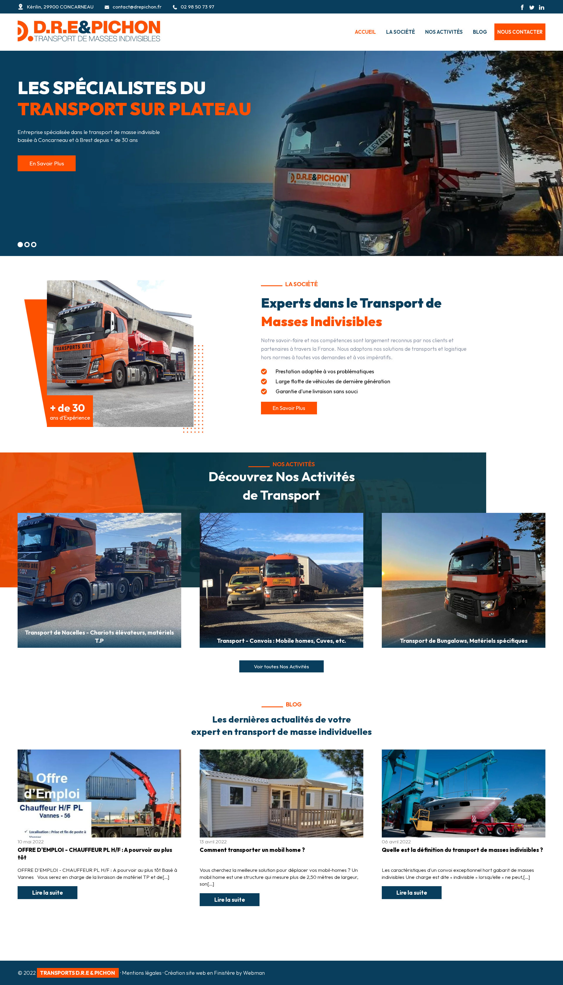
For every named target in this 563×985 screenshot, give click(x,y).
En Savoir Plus (46, 163)
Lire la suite (47, 892)
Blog (480, 32)
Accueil (365, 32)
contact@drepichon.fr (137, 7)
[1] (20, 244)
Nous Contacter (519, 32)
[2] (27, 244)
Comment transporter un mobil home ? (252, 849)
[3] (33, 244)
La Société (400, 32)
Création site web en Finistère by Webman (215, 972)
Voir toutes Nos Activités (281, 666)
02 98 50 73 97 (197, 7)
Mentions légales (142, 972)
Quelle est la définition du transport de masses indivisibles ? (462, 849)
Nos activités (444, 32)
